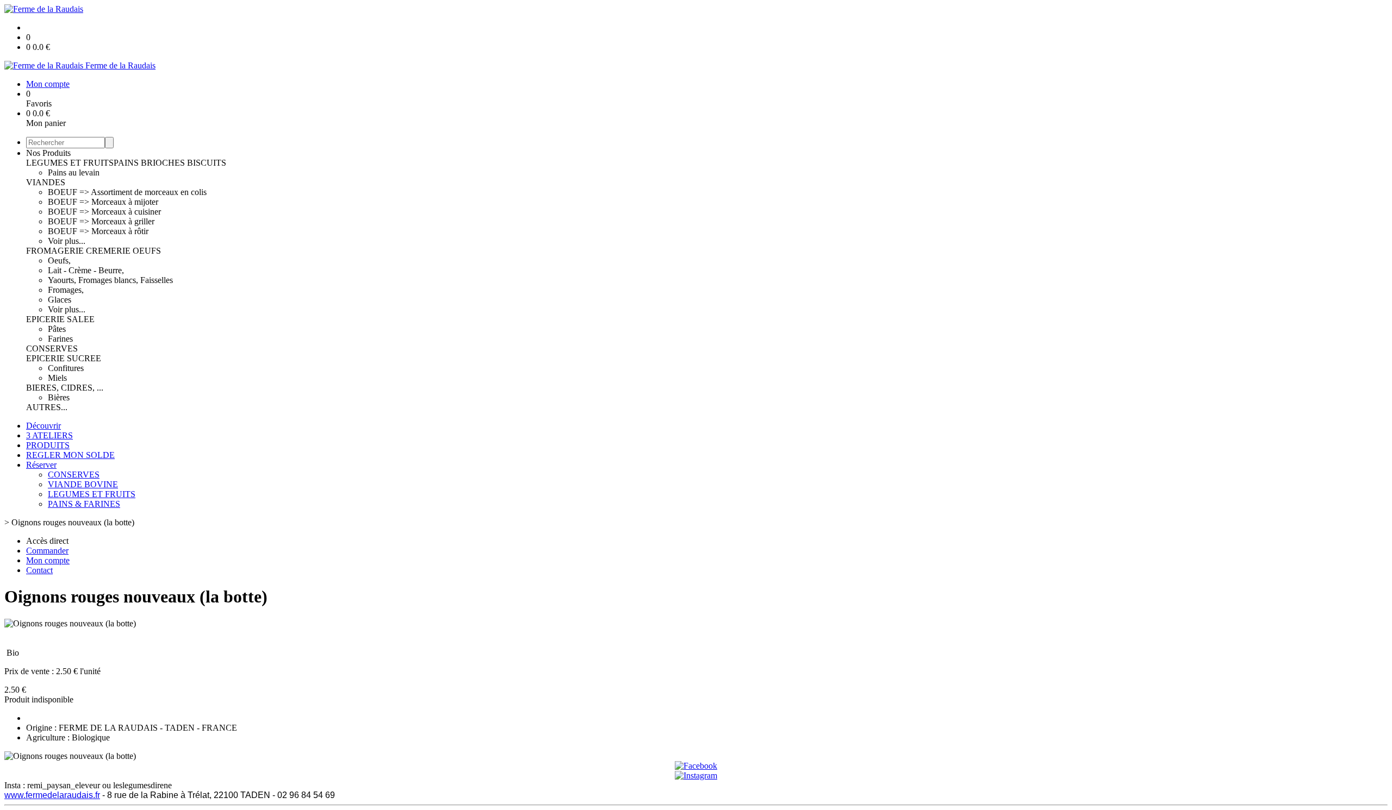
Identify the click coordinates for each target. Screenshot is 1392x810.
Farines (60, 338)
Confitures (66, 368)
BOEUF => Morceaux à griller (101, 221)
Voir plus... (66, 241)
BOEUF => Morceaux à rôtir (98, 231)
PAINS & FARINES (84, 503)
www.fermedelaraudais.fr (52, 795)
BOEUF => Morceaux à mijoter (103, 201)
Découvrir (43, 425)
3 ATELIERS (49, 435)
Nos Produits (48, 153)
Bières (59, 397)
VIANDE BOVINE (83, 484)
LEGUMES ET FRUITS (70, 162)
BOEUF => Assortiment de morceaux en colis (127, 192)
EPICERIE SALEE (60, 319)
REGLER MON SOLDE (70, 455)
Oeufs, (59, 260)
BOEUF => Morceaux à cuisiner (104, 211)
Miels (57, 377)
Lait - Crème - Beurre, (86, 270)
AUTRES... (46, 407)
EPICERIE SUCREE (63, 358)
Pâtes (57, 329)
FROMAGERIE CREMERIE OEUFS (93, 250)
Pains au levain (74, 172)
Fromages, (66, 289)
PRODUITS (48, 445)
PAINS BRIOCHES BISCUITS (170, 162)
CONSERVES (52, 348)
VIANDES (45, 182)
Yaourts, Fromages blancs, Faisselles (110, 280)
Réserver (41, 464)
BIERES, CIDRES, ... (64, 387)
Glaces (59, 299)
